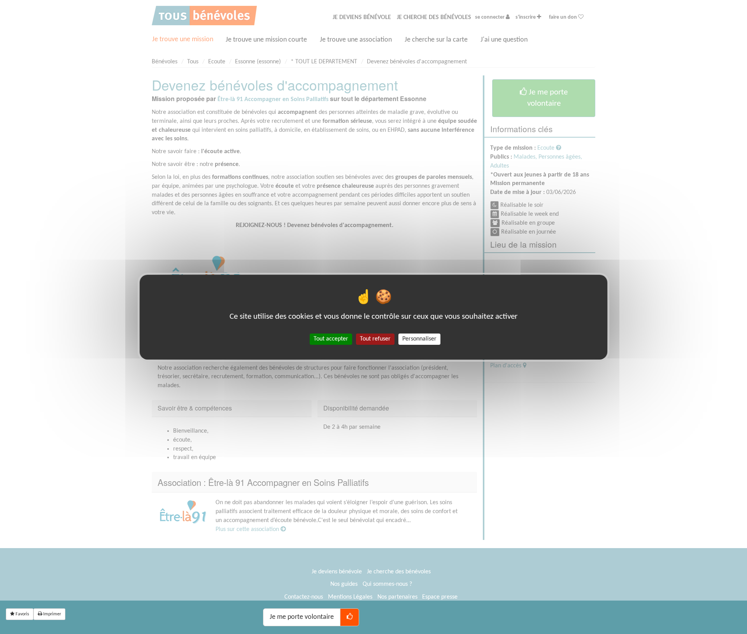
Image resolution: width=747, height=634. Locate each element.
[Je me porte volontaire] (349, 617)
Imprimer (51, 614)
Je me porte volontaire (302, 617)
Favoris (21, 614)
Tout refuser (375, 338)
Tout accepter (331, 338)
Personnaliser (419, 338)
